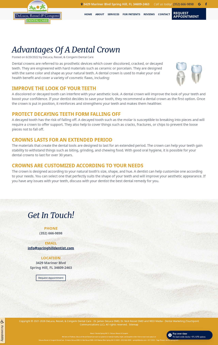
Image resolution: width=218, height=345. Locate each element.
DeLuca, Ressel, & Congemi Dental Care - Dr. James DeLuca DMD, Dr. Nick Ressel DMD (95, 321)
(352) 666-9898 (50, 233)
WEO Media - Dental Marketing (167, 321)
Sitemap (133, 324)
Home (88, 14)
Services (113, 14)
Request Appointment (186, 15)
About (99, 14)
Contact (164, 14)
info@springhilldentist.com (51, 248)
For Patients (131, 14)
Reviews (149, 14)
